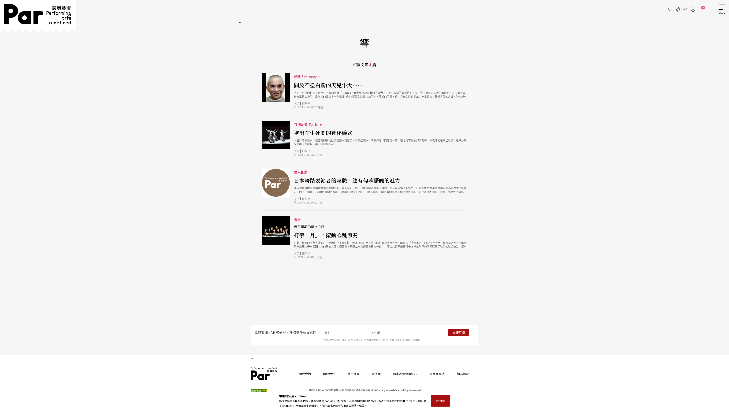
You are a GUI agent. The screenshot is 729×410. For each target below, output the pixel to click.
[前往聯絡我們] (685, 9)
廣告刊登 (353, 373)
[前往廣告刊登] (678, 9)
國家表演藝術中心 (405, 373)
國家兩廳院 (437, 373)
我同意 (440, 401)
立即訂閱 (459, 332)
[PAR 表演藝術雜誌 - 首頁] (38, 16)
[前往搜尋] (670, 9)
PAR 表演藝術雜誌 (264, 373)
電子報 (376, 373)
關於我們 (305, 373)
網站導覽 (463, 373)
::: (713, 6)
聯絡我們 (329, 373)
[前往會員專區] (693, 9)
